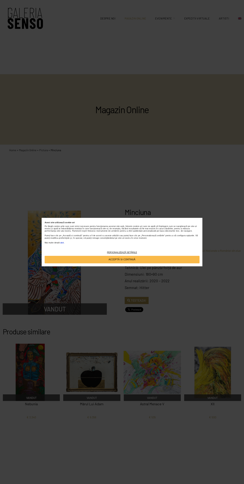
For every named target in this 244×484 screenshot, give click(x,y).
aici (62, 242)
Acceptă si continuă (122, 259)
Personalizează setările (122, 252)
